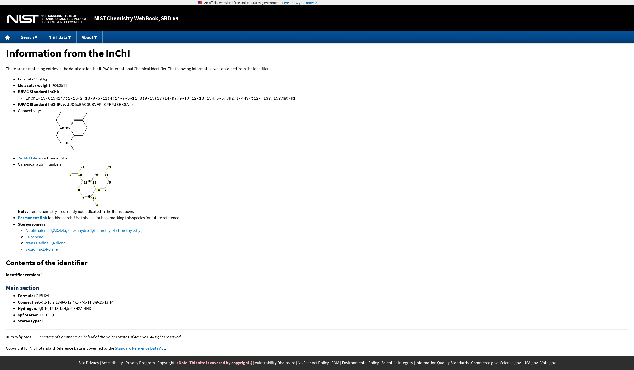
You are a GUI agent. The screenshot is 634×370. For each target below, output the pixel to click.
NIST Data (57, 37)
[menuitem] (7, 37)
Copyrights (166, 362)
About (87, 37)
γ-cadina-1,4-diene (42, 249)
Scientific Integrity (397, 362)
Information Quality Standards (442, 362)
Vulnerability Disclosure (275, 362)
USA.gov (530, 362)
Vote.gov (548, 362)
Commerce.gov (484, 362)
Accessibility (112, 362)
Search (27, 37)
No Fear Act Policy (313, 362)
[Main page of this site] (7, 37)
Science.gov (510, 362)
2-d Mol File (27, 158)
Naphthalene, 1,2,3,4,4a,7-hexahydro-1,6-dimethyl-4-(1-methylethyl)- (85, 230)
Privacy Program (140, 362)
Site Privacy (89, 362)
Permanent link (32, 217)
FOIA (335, 362)
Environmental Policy (360, 362)
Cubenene (34, 236)
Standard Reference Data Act (140, 348)
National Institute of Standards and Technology (47, 18)
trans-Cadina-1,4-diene (45, 243)
